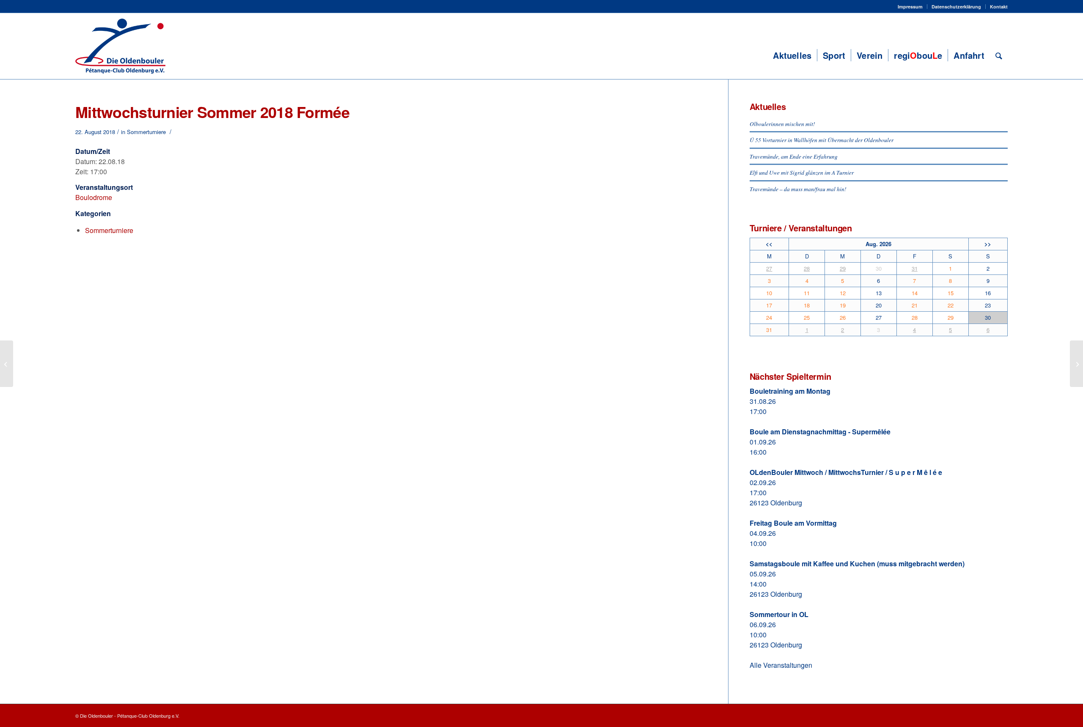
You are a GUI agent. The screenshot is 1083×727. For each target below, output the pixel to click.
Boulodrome (93, 197)
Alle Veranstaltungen (781, 665)
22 (951, 305)
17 (769, 305)
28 (807, 268)
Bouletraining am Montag (790, 391)
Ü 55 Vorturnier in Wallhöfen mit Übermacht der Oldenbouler (821, 140)
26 (843, 317)
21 (915, 305)
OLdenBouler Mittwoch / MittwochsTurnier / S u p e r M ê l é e (846, 472)
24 (769, 317)
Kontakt (999, 6)
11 (807, 293)
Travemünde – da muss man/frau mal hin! (798, 189)
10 (769, 293)
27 (769, 268)
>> (987, 244)
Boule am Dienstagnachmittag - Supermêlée (820, 431)
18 (807, 305)
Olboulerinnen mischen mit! (782, 124)
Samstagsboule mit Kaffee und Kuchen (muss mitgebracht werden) (857, 563)
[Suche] (999, 55)
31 (915, 268)
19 (843, 305)
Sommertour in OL (779, 614)
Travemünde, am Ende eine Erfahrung (794, 156)
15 (951, 293)
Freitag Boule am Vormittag (793, 523)
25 (807, 317)
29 (843, 268)
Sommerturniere (146, 132)
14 (915, 293)
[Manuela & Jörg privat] (6, 363)
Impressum (910, 6)
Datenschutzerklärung (956, 6)
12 (843, 293)
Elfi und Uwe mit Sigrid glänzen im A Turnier (802, 172)
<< (769, 244)
